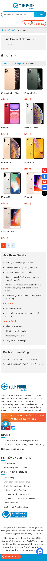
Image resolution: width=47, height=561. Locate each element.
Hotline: (25, 418)
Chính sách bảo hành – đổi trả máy (19, 486)
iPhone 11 (6, 127)
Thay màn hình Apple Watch (27, 550)
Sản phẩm (19, 63)
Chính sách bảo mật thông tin (16, 490)
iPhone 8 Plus (7, 232)
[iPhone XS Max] (35, 125)
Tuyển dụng (9, 477)
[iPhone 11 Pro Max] (12, 90)
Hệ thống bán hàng (12, 463)
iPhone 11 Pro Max (10, 93)
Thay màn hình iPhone (19, 547)
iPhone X (5, 197)
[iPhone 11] (12, 125)
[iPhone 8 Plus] (12, 229)
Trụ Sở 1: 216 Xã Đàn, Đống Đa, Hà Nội (21, 440)
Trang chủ (6, 63)
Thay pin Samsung (21, 544)
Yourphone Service (23, 6)
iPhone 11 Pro (30, 93)
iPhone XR (29, 162)
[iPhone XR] (35, 159)
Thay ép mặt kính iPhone (15, 538)
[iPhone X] (12, 194)
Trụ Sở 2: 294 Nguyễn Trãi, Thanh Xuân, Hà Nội (24, 444)
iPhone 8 (28, 197)
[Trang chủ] (2, 30)
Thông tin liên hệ (11, 503)
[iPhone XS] (12, 159)
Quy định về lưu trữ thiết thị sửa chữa (19, 498)
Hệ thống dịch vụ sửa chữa (15, 467)
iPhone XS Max (31, 127)
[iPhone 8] (35, 194)
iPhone (9, 44)
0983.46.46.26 (36, 24)
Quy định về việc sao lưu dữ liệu (17, 494)
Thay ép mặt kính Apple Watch (24, 541)
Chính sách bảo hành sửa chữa (17, 482)
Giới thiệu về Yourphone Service (17, 507)
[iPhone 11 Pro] (35, 90)
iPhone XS (6, 162)
